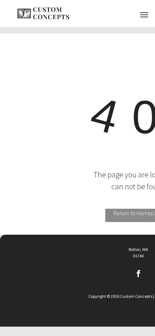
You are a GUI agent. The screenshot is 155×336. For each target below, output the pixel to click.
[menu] (144, 15)
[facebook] (138, 274)
